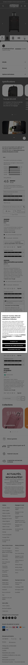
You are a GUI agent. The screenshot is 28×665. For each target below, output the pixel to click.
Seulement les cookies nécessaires (14, 345)
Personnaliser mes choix (14, 349)
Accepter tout (14, 341)
